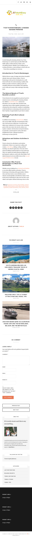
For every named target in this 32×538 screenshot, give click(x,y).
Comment (5, 354)
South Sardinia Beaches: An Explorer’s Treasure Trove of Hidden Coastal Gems (16, 267)
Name (4, 366)
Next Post (16, 409)
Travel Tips (10, 34)
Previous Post (16, 405)
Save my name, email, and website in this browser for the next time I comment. (8, 390)
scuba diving (10, 147)
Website (4, 379)
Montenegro (21, 186)
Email (4, 373)
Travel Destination (10, 476)
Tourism (23, 187)
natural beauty (19, 119)
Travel (27, 187)
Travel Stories (8, 479)
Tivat (20, 187)
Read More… (12, 447)
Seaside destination (13, 187)
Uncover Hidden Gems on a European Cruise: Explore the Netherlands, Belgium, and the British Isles (16, 323)
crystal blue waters (13, 101)
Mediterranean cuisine (13, 186)
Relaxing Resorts (9, 473)
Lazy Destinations (9, 470)
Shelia (22, 226)
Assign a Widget (6, 497)
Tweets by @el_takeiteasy (10, 458)
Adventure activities (12, 184)
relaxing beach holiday (23, 168)
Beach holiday (21, 184)
